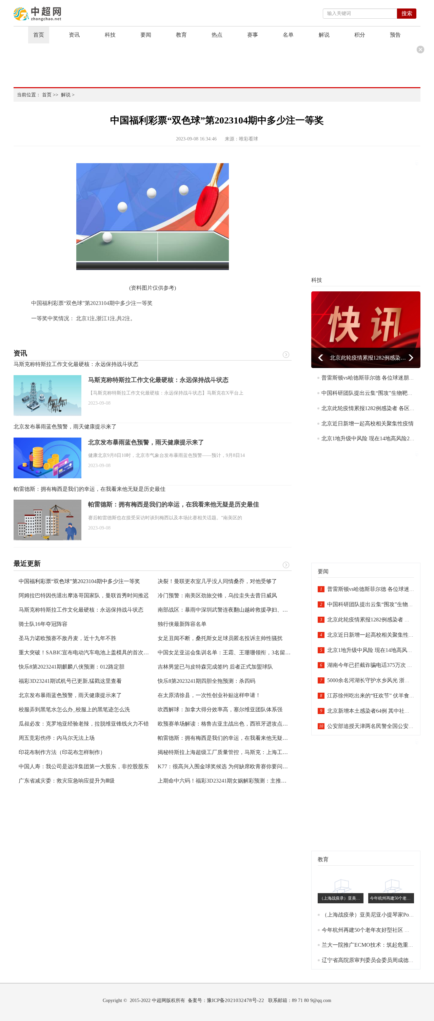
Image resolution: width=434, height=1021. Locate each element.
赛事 (252, 35)
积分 (359, 35)
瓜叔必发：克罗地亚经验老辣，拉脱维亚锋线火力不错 (84, 724)
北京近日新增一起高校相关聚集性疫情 (367, 423)
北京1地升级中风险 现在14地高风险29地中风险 (377, 438)
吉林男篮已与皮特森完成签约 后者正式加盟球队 (215, 667)
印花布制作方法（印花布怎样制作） (62, 752)
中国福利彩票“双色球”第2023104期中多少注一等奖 (79, 581)
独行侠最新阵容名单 (182, 624)
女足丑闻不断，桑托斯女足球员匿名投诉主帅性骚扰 (220, 638)
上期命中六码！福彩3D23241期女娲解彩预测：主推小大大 (227, 781)
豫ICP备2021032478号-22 (235, 1000)
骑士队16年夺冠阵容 (43, 624)
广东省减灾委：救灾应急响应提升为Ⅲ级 (67, 781)
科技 (110, 35)
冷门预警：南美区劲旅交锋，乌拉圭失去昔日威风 (217, 595)
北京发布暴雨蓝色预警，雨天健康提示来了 (65, 426)
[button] (320, 357)
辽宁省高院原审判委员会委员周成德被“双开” (376, 960)
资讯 (74, 35)
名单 (288, 35)
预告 (395, 35)
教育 (181, 35)
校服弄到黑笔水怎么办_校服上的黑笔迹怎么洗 (74, 709)
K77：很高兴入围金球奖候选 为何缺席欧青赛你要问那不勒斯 (231, 766)
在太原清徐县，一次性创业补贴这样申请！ (209, 695)
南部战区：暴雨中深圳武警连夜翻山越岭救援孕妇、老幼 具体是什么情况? (246, 610)
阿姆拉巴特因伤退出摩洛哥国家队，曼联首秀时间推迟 (84, 595)
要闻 (145, 35)
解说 (324, 35)
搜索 (406, 13)
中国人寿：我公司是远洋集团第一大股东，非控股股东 (84, 766)
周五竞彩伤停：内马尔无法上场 (57, 738)
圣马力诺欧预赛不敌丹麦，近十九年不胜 (67, 638)
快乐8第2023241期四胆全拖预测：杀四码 (206, 681)
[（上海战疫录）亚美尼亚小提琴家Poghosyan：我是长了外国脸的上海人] (342, 888)
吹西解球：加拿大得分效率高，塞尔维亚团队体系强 (220, 709)
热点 (217, 35)
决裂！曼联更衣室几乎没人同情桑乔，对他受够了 (217, 581)
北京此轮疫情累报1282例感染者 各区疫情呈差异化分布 (368, 358)
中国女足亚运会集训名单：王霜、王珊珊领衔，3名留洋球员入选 (235, 652)
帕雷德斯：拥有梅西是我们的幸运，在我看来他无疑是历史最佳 (89, 489)
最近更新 (27, 563)
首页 (38, 35)
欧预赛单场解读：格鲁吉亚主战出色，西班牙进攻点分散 (225, 724)
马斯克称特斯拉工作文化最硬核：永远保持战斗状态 (76, 364)
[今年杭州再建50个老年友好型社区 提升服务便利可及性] (392, 888)
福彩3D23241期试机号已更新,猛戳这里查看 (70, 681)
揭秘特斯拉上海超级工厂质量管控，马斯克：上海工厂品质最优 (234, 752)
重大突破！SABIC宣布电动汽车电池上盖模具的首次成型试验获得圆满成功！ (111, 652)
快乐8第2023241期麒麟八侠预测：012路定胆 (71, 667)
